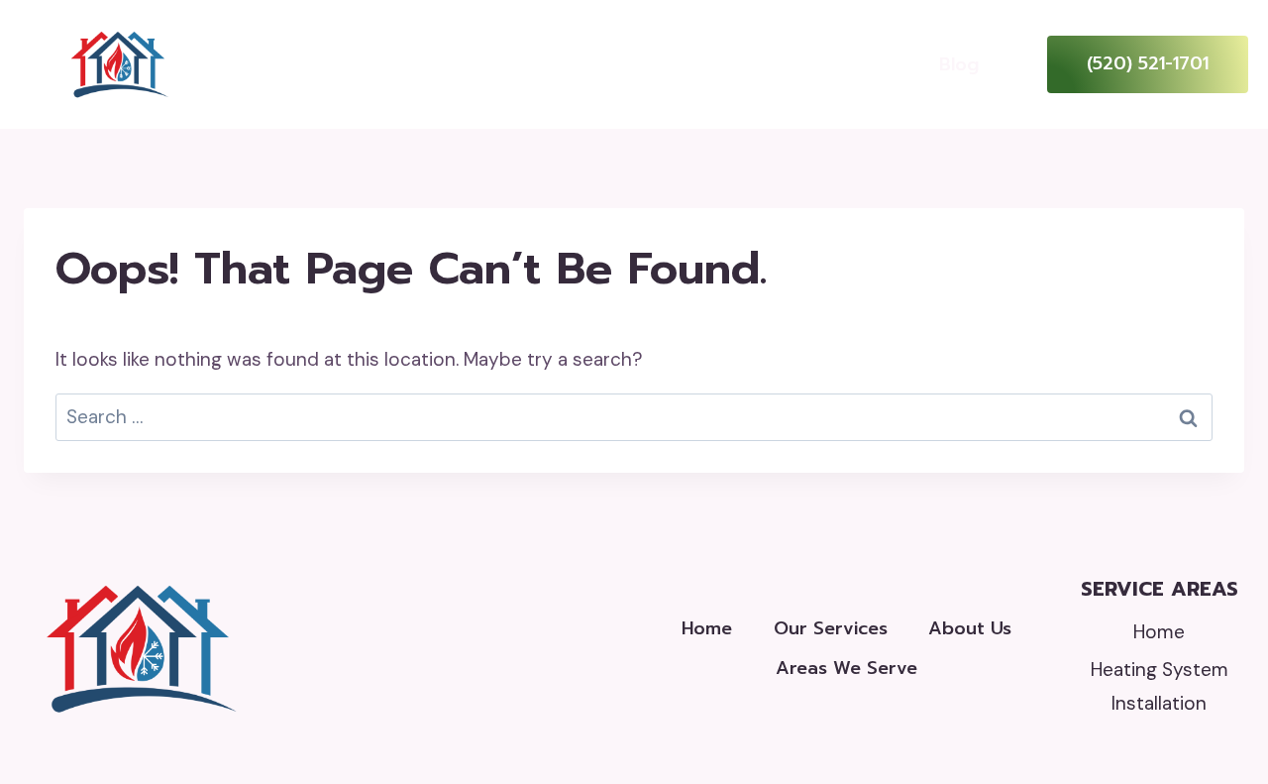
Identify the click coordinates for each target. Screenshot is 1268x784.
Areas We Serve (846, 668)
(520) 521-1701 (1148, 63)
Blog (959, 64)
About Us (665, 63)
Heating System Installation (1159, 686)
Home (385, 63)
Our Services (831, 628)
